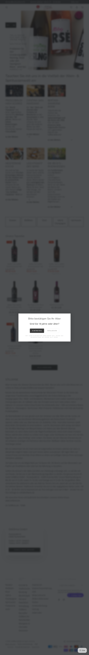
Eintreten (37, 331)
